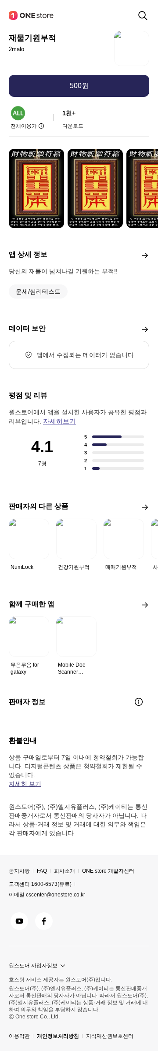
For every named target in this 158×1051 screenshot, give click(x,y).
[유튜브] (19, 921)
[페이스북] (43, 921)
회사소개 (64, 871)
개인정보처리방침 (58, 1036)
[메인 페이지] (31, 15)
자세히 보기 (25, 783)
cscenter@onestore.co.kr (55, 895)
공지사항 (19, 871)
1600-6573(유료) (51, 884)
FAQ (42, 871)
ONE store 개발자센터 (108, 871)
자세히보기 (59, 421)
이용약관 (19, 1036)
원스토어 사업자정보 (33, 965)
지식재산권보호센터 (109, 1036)
